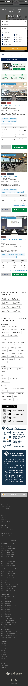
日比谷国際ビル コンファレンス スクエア (12, 105)
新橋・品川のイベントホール (8, 575)
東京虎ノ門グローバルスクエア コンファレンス (13, 240)
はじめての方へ (5, 504)
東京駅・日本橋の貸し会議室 (8, 548)
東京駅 (4, 342)
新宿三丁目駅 (5, 353)
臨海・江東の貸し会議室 (7, 563)
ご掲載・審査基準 (5, 506)
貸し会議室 (5, 378)
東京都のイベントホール (7, 571)
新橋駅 (14, 108)
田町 (2, 609)
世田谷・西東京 (7, 44)
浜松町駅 (16, 345)
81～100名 (4, 654)
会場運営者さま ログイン (7, 530)
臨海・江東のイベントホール (8, 588)
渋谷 (2, 622)
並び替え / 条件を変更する (13, 59)
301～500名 (4, 663)
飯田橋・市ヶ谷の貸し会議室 (8, 561)
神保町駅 (17, 359)
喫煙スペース (20, 393)
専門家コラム (4, 538)
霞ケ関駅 (5, 108)
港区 (15, 368)
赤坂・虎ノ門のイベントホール (8, 578)
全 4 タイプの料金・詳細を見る (18, 205)
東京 (2, 596)
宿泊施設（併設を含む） (19, 388)
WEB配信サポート (6, 388)
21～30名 (3, 648)
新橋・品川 (18, 35)
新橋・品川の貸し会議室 (7, 550)
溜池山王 (3, 618)
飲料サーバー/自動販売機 (8, 393)
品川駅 (4, 345)
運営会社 (3, 519)
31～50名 (3, 650)
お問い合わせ (4, 517)
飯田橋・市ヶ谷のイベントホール (9, 586)
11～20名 (3, 646)
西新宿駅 (13, 353)
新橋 (2, 605)
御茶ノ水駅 (11, 356)
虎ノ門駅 (10, 179)
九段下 (3, 637)
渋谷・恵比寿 (18, 37)
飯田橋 (3, 635)
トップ (3, 54)
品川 (2, 612)
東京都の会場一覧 (5, 521)
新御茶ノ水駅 (20, 356)
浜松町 (3, 607)
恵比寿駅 (16, 350)
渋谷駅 (10, 350)
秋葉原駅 (4, 356)
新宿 (2, 627)
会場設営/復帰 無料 (6, 396)
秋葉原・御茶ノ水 (20, 39)
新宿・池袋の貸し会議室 (7, 556)
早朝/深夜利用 (17, 396)
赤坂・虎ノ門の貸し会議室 (7, 552)
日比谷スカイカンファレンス (9, 176)
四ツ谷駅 (4, 362)
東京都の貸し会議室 (6, 546)
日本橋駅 (10, 342)
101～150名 (4, 656)
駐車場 (16, 399)
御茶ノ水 (3, 633)
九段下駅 (11, 359)
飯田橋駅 (4, 359)
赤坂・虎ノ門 (6, 37)
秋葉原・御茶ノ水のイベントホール (9, 584)
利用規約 (3, 515)
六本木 (3, 620)
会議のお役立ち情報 (6, 535)
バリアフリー (12, 391)
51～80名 (3, 652)
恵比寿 (3, 624)
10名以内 (3, 643)
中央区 (10, 368)
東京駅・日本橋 (7, 35)
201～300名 (4, 661)
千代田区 (4, 368)
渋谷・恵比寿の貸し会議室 (7, 554)
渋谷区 (20, 368)
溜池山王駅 (5, 347)
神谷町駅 (19, 347)
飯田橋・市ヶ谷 (7, 41)
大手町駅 (16, 342)
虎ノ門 (3, 614)
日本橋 (3, 599)
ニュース (3, 511)
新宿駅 (22, 350)
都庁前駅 (20, 353)
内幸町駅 (10, 108)
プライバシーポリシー (6, 513)
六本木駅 (12, 347)
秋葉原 (3, 631)
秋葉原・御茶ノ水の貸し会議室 (8, 559)
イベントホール (13, 378)
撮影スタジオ (5, 381)
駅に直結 (4, 391)
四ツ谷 (3, 629)
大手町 (3, 601)
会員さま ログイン (5, 527)
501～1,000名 (4, 665)
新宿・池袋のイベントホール (8, 582)
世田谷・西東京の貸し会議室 (8, 565)
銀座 (2, 603)
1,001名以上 (4, 667)
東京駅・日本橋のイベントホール (9, 573)
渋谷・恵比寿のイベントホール (8, 580)
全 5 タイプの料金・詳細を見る (18, 270)
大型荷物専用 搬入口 (7, 399)
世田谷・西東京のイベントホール (9, 590)
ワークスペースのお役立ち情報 (8, 540)
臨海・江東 (18, 41)
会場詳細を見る (7, 147)
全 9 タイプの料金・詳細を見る (18, 143)
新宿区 (4, 371)
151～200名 (4, 658)
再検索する (15, 48)
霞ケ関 (3, 616)
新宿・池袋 (6, 39)
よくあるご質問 (5, 508)
